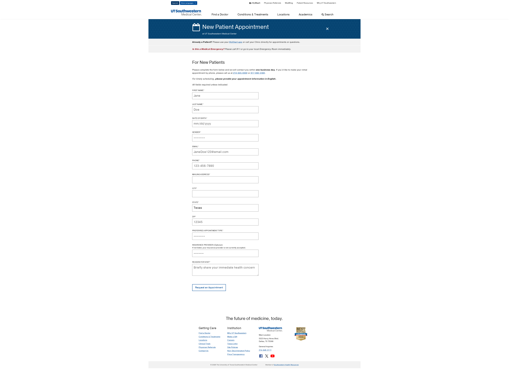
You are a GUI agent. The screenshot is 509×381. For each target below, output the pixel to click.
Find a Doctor (220, 14)
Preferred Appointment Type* (207, 230)
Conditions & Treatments (253, 14)
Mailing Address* (201, 174)
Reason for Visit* (201, 262)
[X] (267, 357)
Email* (195, 146)
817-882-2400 (258, 73)
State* (195, 202)
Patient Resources (305, 3)
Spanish (175, 3)
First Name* (198, 90)
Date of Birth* (199, 118)
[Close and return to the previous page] (327, 28)
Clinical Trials (204, 343)
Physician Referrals (272, 3)
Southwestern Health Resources (286, 365)
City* (194, 188)
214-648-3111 (265, 350)
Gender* (196, 132)
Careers (230, 340)
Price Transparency (236, 354)
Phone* (196, 160)
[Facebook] (261, 357)
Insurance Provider (219, 246)
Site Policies (232, 347)
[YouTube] (273, 357)
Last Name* (198, 104)
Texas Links (232, 343)
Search (329, 14)
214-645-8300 (240, 73)
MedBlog (289, 3)
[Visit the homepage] (186, 12)
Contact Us (203, 351)
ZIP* (194, 216)
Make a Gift (232, 336)
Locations (283, 14)
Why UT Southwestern (326, 3)
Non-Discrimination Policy (238, 351)
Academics (305, 14)
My (256, 3)
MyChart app (235, 42)
